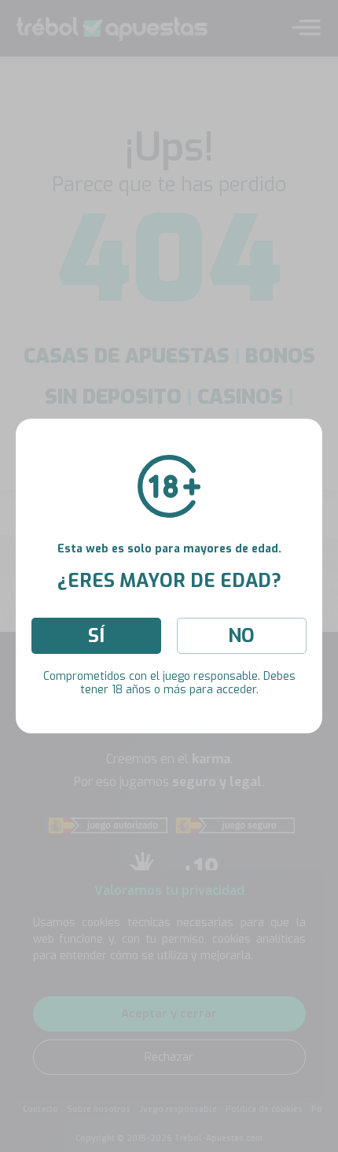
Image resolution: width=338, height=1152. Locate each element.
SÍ (96, 635)
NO (241, 635)
